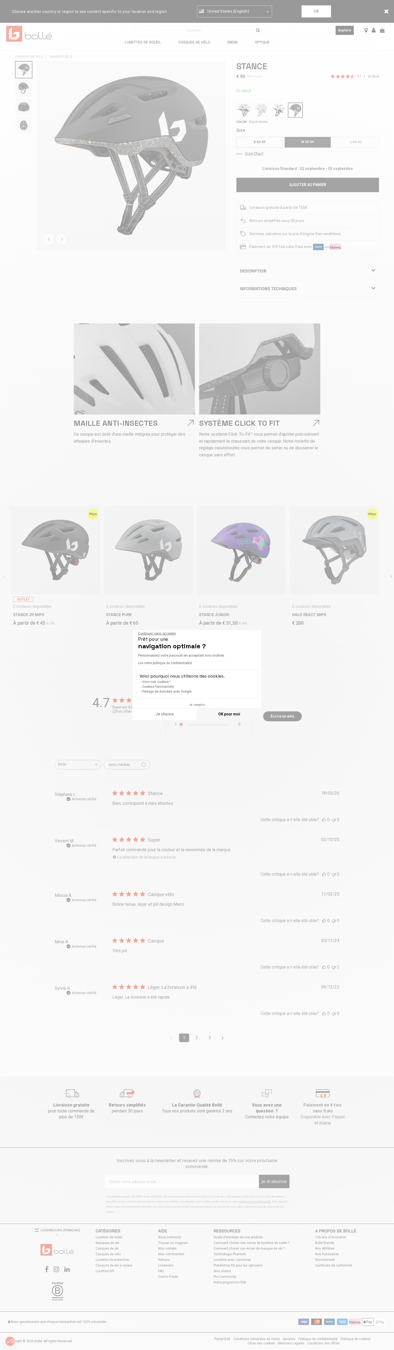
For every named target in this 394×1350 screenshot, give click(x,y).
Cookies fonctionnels (158, 687)
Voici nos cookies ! (156, 682)
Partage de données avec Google (167, 691)
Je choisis (164, 714)
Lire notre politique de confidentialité (165, 663)
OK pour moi (229, 714)
